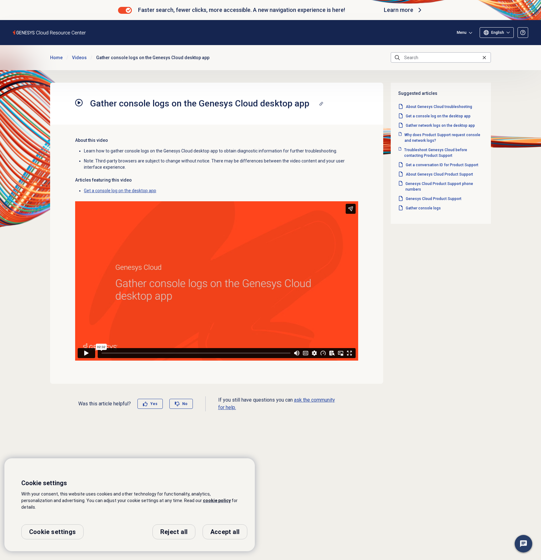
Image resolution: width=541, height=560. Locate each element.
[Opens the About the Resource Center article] (523, 32)
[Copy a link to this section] (321, 104)
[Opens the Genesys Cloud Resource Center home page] (49, 32)
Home (56, 57)
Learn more (398, 10)
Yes (153, 404)
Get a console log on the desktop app (120, 190)
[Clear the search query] (484, 57)
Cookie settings (52, 532)
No (185, 404)
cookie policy (217, 500)
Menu (461, 32)
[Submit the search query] (397, 57)
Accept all (225, 532)
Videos (79, 57)
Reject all (174, 532)
